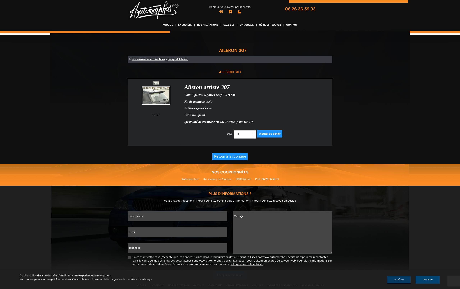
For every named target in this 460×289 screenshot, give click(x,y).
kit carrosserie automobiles (148, 59)
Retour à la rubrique (230, 157)
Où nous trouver (270, 24)
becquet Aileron (178, 59)
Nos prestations (207, 24)
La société (185, 24)
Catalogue (247, 24)
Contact (291, 24)
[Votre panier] (230, 12)
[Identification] (221, 12)
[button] (254, 132)
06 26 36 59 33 (300, 9)
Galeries (228, 24)
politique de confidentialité (246, 264)
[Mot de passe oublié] (239, 12)
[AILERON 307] (156, 96)
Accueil (168, 24)
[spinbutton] (244, 134)
